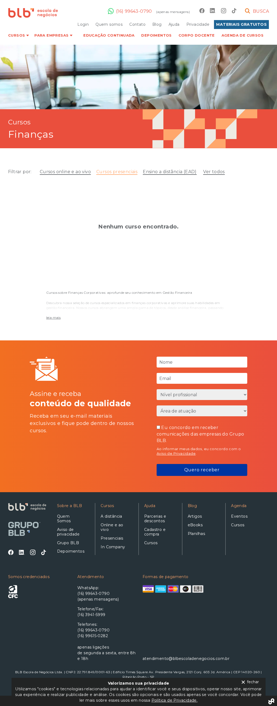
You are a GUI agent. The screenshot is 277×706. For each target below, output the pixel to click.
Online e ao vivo (112, 527)
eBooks (195, 525)
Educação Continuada (109, 35)
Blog (157, 24)
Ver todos (214, 171)
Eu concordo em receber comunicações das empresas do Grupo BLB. (200, 434)
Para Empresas (51, 35)
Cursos (16, 35)
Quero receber (202, 469)
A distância (111, 516)
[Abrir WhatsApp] (263, 692)
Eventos (239, 516)
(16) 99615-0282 (92, 635)
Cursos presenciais (116, 171)
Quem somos (109, 24)
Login (83, 24)
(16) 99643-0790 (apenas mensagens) (98, 596)
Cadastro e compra (155, 532)
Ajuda (174, 24)
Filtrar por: (20, 171)
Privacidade (197, 24)
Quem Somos (64, 518)
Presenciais (112, 538)
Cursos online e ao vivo (65, 171)
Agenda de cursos (242, 35)
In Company (113, 546)
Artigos (195, 516)
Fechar (253, 681)
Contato (137, 24)
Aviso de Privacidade (176, 454)
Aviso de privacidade (68, 532)
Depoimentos (156, 35)
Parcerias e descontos (155, 518)
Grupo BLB (68, 542)
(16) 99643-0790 (134, 11)
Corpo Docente (197, 35)
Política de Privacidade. (174, 700)
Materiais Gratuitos (241, 24)
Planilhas (196, 533)
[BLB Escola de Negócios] (33, 13)
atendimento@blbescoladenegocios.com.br (173, 658)
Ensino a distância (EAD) (170, 171)
